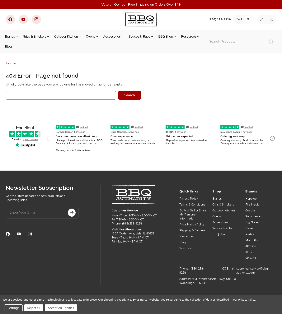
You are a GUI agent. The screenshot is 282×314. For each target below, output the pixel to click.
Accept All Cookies (61, 308)
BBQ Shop (165, 36)
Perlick (249, 234)
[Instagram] (36, 19)
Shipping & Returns (192, 230)
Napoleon (251, 198)
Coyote (250, 210)
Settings (13, 308)
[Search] (271, 41)
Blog (8, 46)
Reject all (33, 308)
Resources (188, 36)
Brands (10, 36)
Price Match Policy (191, 224)
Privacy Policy (188, 198)
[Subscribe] (72, 213)
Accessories (112, 36)
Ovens (90, 36)
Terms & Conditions (192, 204)
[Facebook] (10, 19)
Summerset (253, 216)
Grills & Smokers (34, 36)
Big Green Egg (255, 222)
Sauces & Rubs (139, 36)
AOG (248, 252)
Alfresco (250, 246)
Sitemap (185, 248)
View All (250, 258)
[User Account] (261, 19)
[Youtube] (23, 19)
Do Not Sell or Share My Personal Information (193, 214)
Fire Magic (252, 204)
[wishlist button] (271, 19)
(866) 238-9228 (132, 223)
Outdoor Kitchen (66, 36)
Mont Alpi (251, 240)
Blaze (249, 228)
